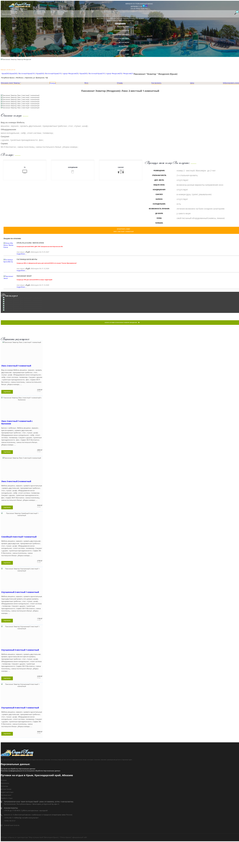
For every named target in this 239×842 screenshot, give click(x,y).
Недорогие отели (123, 50)
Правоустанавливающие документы (120, 21)
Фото (86, 83)
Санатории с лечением (121, 30)
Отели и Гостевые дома (121, 38)
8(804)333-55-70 (9, 815)
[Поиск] (236, 12)
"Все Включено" (123, 46)
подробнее (7, 392)
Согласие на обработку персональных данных (18, 769)
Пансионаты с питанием (120, 34)
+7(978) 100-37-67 (9, 821)
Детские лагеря (124, 42)
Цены (192, 83)
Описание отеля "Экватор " (11, 83)
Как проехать (156, 83)
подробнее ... (22, 254)
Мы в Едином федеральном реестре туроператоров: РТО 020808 (120, 18)
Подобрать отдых (123, 26)
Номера (53, 83)
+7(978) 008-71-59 (9, 818)
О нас (127, 54)
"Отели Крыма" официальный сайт (73, 837)
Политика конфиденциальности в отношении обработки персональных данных (30, 771)
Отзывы (120, 83)
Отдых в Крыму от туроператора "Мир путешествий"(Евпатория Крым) (30, 837)
